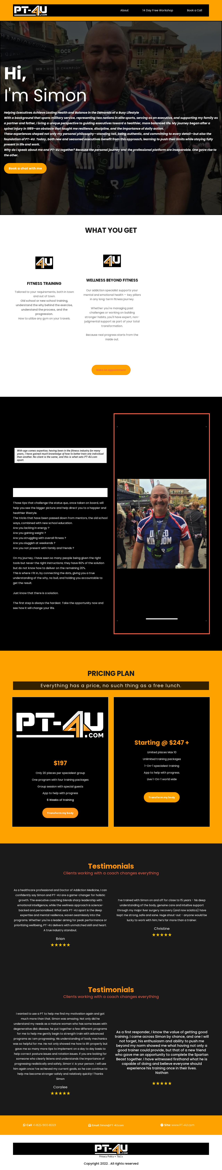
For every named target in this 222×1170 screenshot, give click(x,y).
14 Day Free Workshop (158, 10)
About (124, 10)
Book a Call (194, 10)
